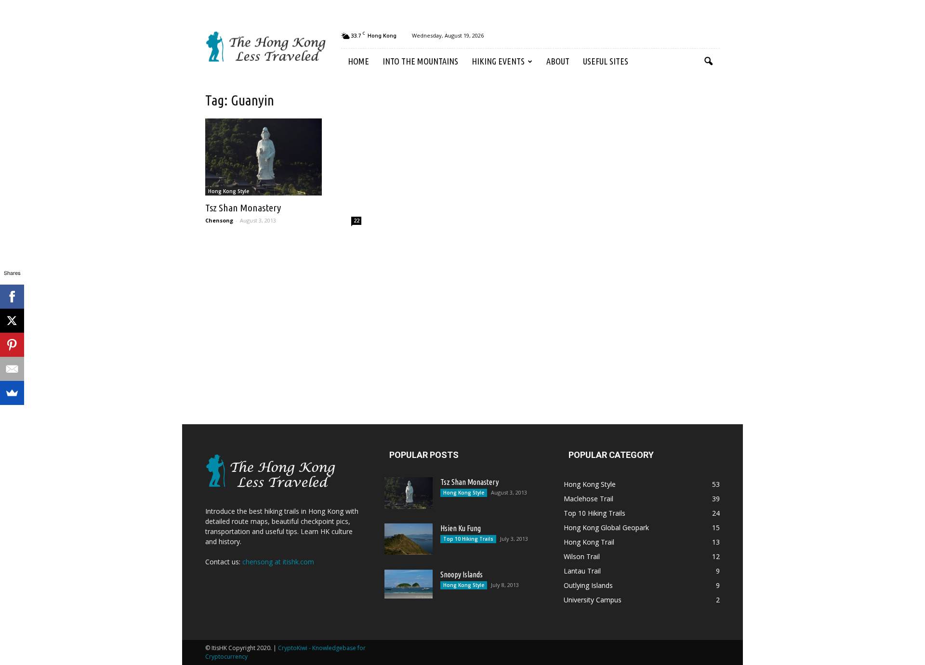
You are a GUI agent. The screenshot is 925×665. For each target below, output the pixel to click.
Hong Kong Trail (589, 542)
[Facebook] (12, 297)
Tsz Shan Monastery (243, 207)
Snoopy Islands (461, 574)
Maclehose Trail (588, 498)
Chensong (219, 220)
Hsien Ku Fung (460, 528)
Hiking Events (498, 61)
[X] (12, 321)
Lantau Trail (582, 570)
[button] (708, 61)
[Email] (12, 369)
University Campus (592, 599)
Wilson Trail (582, 556)
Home (358, 61)
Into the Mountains (420, 61)
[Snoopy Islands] (408, 584)
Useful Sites (605, 61)
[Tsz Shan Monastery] (283, 157)
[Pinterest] (12, 345)
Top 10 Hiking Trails (468, 538)
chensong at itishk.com (278, 561)
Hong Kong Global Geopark (606, 527)
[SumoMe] (12, 393)
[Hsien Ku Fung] (408, 539)
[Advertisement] (636, 239)
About (557, 61)
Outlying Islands (588, 585)
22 (356, 220)
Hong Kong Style (228, 191)
